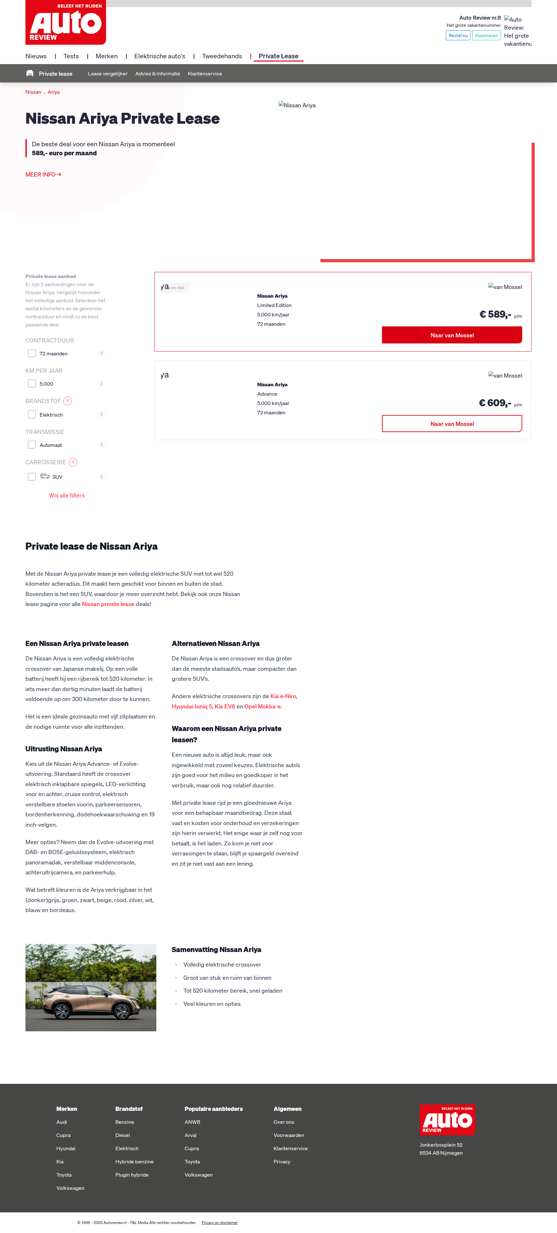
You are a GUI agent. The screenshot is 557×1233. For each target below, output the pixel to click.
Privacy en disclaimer (220, 1222)
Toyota (64, 1174)
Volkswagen (70, 1187)
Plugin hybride (132, 1174)
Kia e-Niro (283, 695)
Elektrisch (71, 414)
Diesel (122, 1135)
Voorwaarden (289, 1135)
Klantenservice (205, 73)
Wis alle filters (67, 495)
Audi (61, 1121)
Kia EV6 (225, 706)
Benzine (124, 1121)
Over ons (284, 1121)
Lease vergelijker (108, 73)
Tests (71, 56)
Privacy (282, 1161)
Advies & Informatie (157, 73)
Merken (107, 56)
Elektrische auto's (159, 56)
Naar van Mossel (452, 335)
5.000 (71, 383)
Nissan (33, 91)
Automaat (71, 444)
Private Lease (278, 56)
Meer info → (43, 174)
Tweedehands (222, 56)
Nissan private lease (108, 603)
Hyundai (65, 1148)
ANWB (192, 1121)
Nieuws (36, 56)
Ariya (54, 91)
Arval (191, 1135)
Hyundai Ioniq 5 (192, 706)
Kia (60, 1161)
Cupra (63, 1135)
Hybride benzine (134, 1161)
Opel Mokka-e (262, 706)
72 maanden (71, 353)
